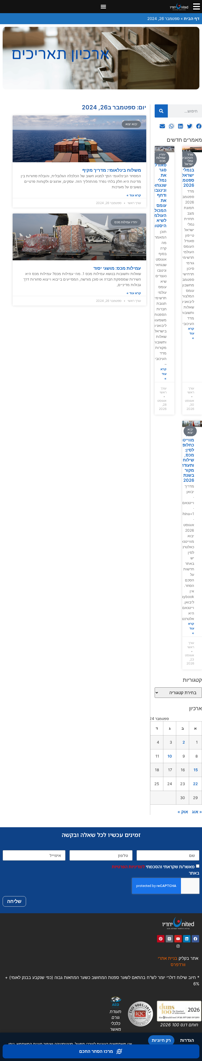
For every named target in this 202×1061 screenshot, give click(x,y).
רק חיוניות (161, 1040)
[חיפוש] (161, 111)
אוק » (183, 811)
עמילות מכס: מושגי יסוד (117, 268)
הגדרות (187, 1040)
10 (170, 756)
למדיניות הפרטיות (128, 867)
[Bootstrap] (169, 938)
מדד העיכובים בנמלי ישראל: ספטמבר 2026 (185, 172)
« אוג (197, 811)
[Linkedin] (186, 938)
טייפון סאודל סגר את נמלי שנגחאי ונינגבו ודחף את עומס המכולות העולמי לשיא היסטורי (158, 192)
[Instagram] (178, 946)
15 (196, 770)
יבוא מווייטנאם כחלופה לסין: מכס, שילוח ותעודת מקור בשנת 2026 (184, 457)
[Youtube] (178, 938)
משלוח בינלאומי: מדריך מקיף (111, 170)
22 (195, 783)
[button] (103, 6)
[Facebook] (195, 938)
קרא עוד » (191, 333)
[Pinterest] (160, 938)
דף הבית (191, 18)
